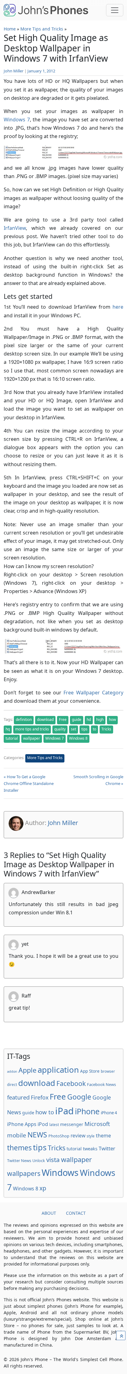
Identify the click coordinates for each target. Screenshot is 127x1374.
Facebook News (101, 1084)
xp (42, 1188)
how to (44, 1112)
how (112, 719)
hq (8, 729)
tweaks (90, 1148)
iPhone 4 (109, 1113)
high (100, 719)
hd (89, 719)
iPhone (87, 1111)
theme (103, 1135)
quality (60, 729)
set (73, 729)
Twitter (107, 1148)
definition (24, 719)
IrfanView (15, 228)
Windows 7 (17, 119)
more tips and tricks (32, 729)
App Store (90, 1071)
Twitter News (19, 1160)
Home (10, 29)
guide (76, 719)
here (118, 306)
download (45, 719)
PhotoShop (58, 1136)
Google (79, 1097)
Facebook (71, 1083)
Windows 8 (78, 738)
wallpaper (31, 738)
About (49, 1213)
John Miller (13, 71)
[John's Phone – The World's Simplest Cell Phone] (46, 10)
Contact (76, 1213)
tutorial (12, 738)
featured (18, 1097)
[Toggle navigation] (114, 10)
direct (12, 1084)
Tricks (106, 729)
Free (63, 719)
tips (84, 729)
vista (53, 1159)
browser (108, 1071)
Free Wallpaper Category (93, 692)
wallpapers (23, 1173)
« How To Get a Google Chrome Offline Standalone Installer (29, 783)
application (58, 1069)
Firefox (39, 1097)
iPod (43, 1124)
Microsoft (97, 1124)
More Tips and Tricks (41, 29)
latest (54, 1124)
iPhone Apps (21, 1124)
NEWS (37, 1135)
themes (19, 1147)
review (78, 1135)
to (94, 729)
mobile (16, 1135)
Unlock (38, 1160)
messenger (71, 1124)
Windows (60, 1172)
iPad (64, 1111)
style (91, 1135)
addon (12, 1071)
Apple (27, 1070)
